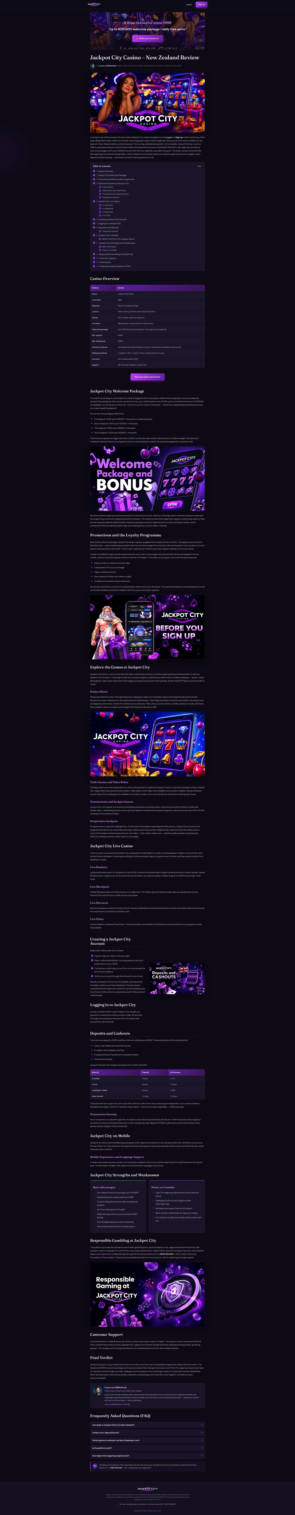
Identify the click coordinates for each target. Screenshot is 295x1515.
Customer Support (107, 258)
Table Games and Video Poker (114, 190)
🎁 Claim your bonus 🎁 (147, 38)
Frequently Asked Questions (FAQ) (114, 266)
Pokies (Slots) (107, 187)
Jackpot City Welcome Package (112, 175)
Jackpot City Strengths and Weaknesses (117, 243)
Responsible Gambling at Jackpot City (116, 254)
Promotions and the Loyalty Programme (116, 179)
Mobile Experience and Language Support (118, 239)
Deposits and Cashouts (108, 227)
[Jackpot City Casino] (94, 4)
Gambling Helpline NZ (147, 1254)
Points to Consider (109, 250)
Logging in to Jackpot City (109, 223)
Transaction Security (110, 231)
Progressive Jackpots (110, 197)
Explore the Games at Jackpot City (113, 183)
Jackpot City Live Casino (109, 201)
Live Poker (106, 215)
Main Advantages (109, 247)
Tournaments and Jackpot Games (115, 194)
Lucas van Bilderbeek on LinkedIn (117, 1404)
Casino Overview (105, 171)
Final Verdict (105, 262)
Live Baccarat (107, 212)
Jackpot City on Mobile (108, 235)
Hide (199, 166)
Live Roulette (107, 205)
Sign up (201, 4)
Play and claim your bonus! (147, 377)
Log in (189, 4)
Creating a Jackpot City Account (112, 219)
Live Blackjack (107, 208)
